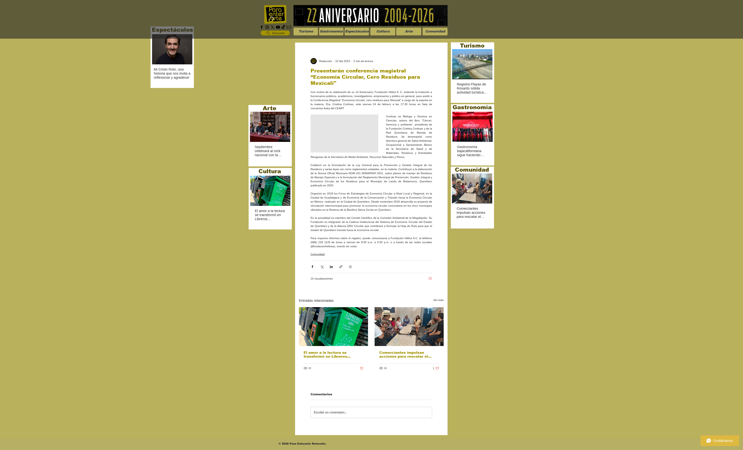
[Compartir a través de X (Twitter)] (322, 266)
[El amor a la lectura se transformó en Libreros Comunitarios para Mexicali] (333, 326)
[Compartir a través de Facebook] (312, 266)
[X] (272, 27)
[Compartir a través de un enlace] (341, 266)
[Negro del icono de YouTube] (278, 27)
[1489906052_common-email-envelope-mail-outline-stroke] (288, 27)
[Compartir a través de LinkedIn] (331, 266)
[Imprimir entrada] (350, 266)
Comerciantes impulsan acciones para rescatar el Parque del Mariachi (403, 354)
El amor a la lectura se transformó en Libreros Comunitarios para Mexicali (330, 354)
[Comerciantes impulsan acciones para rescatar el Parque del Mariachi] (409, 326)
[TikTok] (283, 27)
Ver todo (438, 300)
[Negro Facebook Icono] (261, 27)
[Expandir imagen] (344, 133)
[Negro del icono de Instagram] (267, 27)
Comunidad (318, 254)
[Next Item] (186, 49)
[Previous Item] (256, 191)
